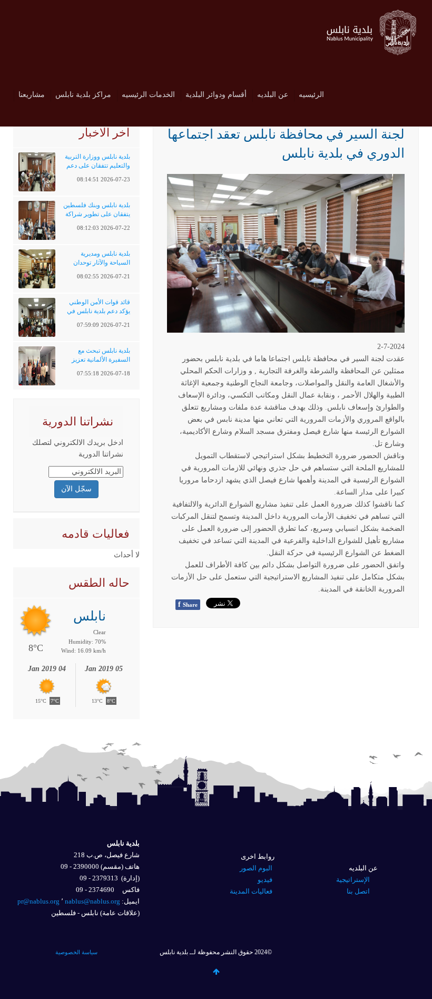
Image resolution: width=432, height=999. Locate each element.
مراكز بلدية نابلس (83, 95)
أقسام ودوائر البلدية (216, 95)
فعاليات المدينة (251, 891)
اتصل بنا (358, 891)
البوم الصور (256, 868)
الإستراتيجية (353, 880)
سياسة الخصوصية (76, 952)
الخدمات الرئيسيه (148, 95)
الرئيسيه (311, 95)
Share (188, 604)
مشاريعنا (31, 95)
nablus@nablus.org (92, 901)
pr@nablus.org (38, 901)
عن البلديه (272, 95)
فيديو (265, 880)
